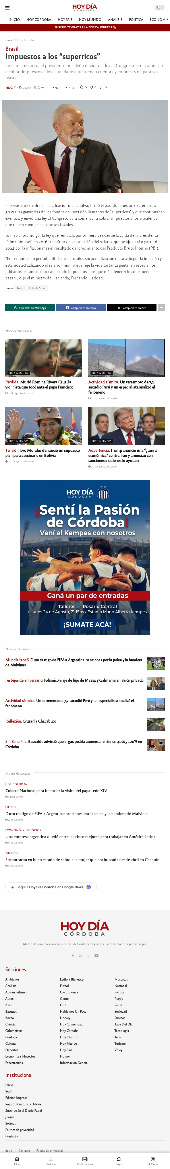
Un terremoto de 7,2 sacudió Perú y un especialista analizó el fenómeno (121, 386)
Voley (118, 1050)
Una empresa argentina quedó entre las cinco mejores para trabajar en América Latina (80, 836)
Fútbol (10, 807)
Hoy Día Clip (69, 1037)
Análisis (115, 19)
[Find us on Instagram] (88, 955)
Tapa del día (123, 1024)
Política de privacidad (19, 1130)
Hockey (65, 1018)
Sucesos (11, 853)
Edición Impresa (16, 1098)
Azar (8, 1005)
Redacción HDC (29, 87)
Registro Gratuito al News (23, 1104)
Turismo (120, 1043)
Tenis (118, 1037)
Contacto (11, 1136)
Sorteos (10, 1123)
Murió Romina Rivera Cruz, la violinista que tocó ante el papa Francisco (39, 384)
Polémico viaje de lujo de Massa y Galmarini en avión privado (74, 680)
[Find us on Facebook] (73, 955)
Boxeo (9, 1018)
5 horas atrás (15, 842)
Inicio (14, 19)
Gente (64, 998)
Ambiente (12, 979)
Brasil (20, 288)
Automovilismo (16, 992)
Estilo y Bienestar (72, 979)
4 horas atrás (15, 819)
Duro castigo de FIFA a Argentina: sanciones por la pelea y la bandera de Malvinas (76, 813)
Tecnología (121, 1030)
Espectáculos (14, 1063)
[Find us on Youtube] (97, 955)
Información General (74, 1063)
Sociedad (120, 1011)
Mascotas (121, 979)
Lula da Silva (37, 288)
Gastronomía (69, 992)
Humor (65, 1056)
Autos (9, 998)
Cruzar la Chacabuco (30, 720)
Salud (118, 1005)
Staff (8, 1091)
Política (136, 19)
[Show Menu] (7, 7)
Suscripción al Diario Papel (23, 1110)
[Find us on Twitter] (80, 955)
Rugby (118, 998)
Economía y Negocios (23, 830)
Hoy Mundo (90, 19)
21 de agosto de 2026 (20, 393)
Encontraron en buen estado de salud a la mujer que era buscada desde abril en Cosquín (82, 859)
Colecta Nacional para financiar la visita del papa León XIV (56, 790)
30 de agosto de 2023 (60, 87)
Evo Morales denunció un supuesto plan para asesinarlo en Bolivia (42, 452)
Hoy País (65, 19)
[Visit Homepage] (84, 7)
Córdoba (11, 1037)
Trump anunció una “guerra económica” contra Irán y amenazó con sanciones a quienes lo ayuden (122, 455)
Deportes (11, 1050)
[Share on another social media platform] (161, 307)
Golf (63, 1005)
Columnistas (13, 1030)
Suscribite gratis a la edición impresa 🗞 (85, 27)
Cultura (10, 1043)
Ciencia (10, 1024)
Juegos (9, 1117)
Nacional (120, 986)
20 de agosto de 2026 (104, 398)
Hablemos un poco (73, 1011)
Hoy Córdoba (39, 19)
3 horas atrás (15, 796)
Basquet (10, 1011)
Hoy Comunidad (71, 1024)
